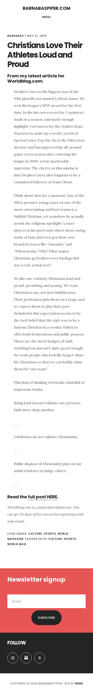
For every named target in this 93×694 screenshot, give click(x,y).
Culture (35, 534)
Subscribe (46, 618)
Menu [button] (46, 17)
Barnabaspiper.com (46, 8)
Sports (50, 534)
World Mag (16, 544)
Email (11, 591)
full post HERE (42, 497)
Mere (79, 683)
